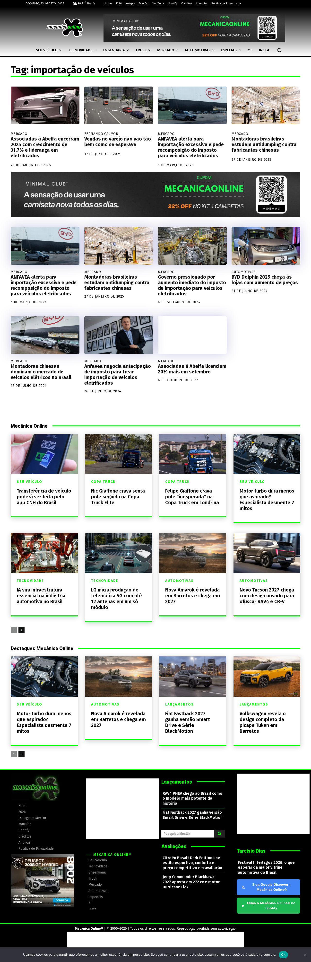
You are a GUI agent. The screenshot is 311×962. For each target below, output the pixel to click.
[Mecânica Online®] (65, 28)
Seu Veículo (29, 482)
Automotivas (244, 272)
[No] (304, 954)
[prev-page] (14, 630)
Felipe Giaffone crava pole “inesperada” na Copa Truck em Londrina (192, 496)
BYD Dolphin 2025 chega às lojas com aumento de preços (265, 279)
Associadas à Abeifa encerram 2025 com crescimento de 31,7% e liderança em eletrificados (45, 147)
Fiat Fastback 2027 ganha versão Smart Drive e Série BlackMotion (187, 722)
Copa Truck (103, 482)
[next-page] (21, 630)
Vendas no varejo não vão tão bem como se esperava (117, 141)
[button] (279, 50)
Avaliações (173, 846)
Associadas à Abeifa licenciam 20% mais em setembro (192, 369)
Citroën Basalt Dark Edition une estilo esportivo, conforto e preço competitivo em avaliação (192, 863)
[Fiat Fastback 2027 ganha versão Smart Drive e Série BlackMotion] (192, 676)
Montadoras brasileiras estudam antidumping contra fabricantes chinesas (264, 144)
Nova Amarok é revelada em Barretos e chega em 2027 (192, 595)
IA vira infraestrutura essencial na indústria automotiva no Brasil (41, 595)
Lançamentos (179, 704)
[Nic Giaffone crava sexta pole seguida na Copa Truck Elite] (118, 454)
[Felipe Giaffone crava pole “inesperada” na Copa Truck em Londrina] (192, 454)
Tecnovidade (30, 580)
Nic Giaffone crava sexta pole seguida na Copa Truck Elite (118, 496)
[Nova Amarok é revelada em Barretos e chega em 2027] (192, 553)
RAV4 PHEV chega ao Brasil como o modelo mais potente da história (192, 798)
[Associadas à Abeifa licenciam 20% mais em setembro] (192, 335)
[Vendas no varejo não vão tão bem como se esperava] (118, 105)
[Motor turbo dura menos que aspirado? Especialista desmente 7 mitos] (267, 454)
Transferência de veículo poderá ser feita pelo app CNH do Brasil (44, 496)
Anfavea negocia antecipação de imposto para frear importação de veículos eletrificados (117, 374)
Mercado (19, 134)
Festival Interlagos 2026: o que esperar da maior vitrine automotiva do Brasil (266, 867)
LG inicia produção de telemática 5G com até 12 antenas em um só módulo (116, 598)
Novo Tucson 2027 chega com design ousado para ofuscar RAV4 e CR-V (267, 595)
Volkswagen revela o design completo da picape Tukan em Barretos (263, 722)
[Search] (219, 834)
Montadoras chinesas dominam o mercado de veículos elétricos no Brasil (41, 371)
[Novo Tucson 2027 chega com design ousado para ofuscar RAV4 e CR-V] (267, 553)
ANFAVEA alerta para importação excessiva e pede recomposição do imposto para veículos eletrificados (191, 147)
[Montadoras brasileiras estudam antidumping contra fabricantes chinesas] (266, 105)
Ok (283, 954)
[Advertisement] (122, 808)
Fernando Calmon (101, 134)
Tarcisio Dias (251, 851)
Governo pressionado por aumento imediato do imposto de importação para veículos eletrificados (192, 285)
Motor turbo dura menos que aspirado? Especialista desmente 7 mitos (267, 499)
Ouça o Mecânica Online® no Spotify (268, 905)
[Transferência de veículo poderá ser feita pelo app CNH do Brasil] (44, 454)
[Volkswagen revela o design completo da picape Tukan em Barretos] (267, 676)
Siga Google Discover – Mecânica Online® (271, 887)
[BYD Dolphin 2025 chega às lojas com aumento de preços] (266, 246)
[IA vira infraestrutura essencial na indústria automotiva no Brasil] (44, 553)
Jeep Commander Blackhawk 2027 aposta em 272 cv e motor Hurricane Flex (191, 881)
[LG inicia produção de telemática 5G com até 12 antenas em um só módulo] (118, 553)
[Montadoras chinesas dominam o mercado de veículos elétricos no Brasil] (45, 335)
